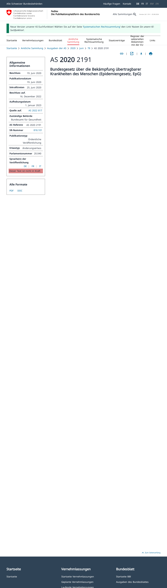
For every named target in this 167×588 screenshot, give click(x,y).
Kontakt (127, 3)
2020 (73, 48)
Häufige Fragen (111, 3)
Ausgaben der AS (56, 48)
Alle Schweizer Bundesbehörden (24, 3)
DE (137, 3)
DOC (19, 190)
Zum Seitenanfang (150, 553)
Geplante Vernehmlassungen (77, 581)
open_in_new (132, 54)
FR (142, 3)
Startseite (12, 48)
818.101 (38, 130)
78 (89, 48)
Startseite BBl (123, 576)
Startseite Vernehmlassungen (77, 576)
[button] (33, 40)
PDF (11, 190)
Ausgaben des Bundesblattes (132, 581)
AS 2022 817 (35, 110)
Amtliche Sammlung (32, 48)
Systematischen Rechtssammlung (101, 26)
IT (147, 3)
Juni (81, 48)
